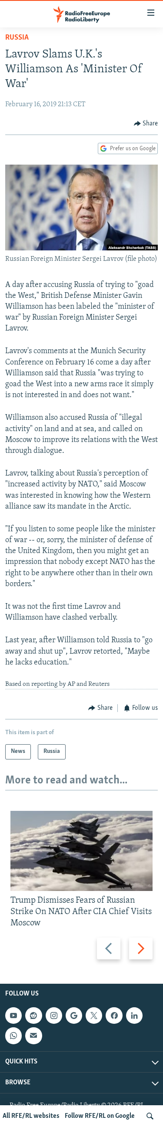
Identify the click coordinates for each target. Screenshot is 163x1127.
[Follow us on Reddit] (33, 1015)
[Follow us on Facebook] (114, 1015)
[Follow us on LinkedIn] (134, 1015)
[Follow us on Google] (74, 1015)
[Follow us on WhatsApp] (13, 1036)
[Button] (146, 123)
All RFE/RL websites (31, 1116)
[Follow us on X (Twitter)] (94, 1015)
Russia (17, 38)
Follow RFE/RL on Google (100, 1116)
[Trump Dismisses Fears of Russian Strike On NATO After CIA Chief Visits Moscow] (81, 851)
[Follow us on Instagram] (54, 1015)
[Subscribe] (33, 1036)
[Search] (150, 1116)
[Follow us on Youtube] (13, 1015)
